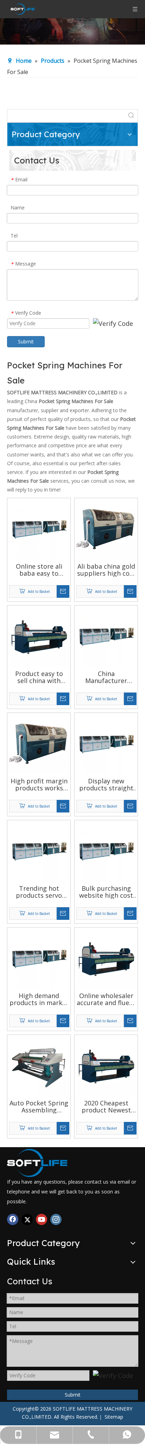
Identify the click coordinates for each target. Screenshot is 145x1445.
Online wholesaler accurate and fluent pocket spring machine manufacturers (106, 999)
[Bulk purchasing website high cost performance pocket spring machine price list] (106, 851)
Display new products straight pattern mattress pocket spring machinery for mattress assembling (106, 784)
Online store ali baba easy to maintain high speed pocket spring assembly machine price (39, 570)
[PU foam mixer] (37, 1163)
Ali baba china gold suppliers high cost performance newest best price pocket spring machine (106, 570)
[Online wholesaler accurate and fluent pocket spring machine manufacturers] (106, 958)
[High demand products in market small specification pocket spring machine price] (39, 958)
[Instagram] (56, 1219)
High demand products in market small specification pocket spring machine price (39, 999)
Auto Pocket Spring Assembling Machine (39, 1106)
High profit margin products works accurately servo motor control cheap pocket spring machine (39, 784)
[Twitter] (27, 1219)
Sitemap (114, 1416)
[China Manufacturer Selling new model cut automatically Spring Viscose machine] (106, 636)
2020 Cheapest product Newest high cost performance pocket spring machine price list (106, 1106)
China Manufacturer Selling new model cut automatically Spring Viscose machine (106, 677)
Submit (26, 341)
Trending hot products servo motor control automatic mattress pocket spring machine (39, 892)
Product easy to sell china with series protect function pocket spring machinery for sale (38, 677)
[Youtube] (41, 1219)
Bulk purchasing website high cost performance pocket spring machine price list (106, 892)
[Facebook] (12, 1219)
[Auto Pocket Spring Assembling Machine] (39, 1065)
